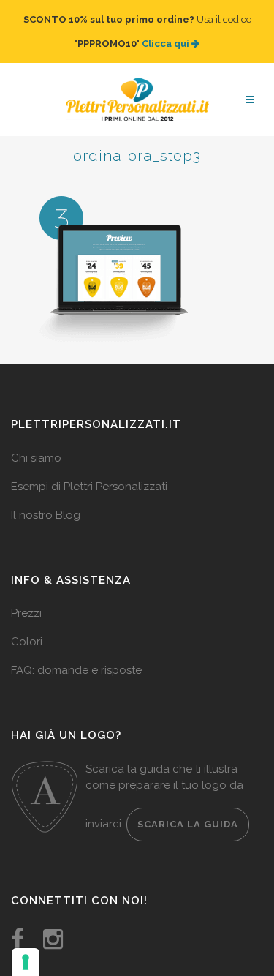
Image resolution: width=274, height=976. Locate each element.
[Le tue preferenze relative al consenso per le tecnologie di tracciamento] (25, 962)
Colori (26, 627)
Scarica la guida (187, 809)
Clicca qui (166, 36)
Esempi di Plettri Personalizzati (89, 471)
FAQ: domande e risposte (76, 655)
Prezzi (26, 598)
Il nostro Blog (45, 500)
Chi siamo (36, 443)
